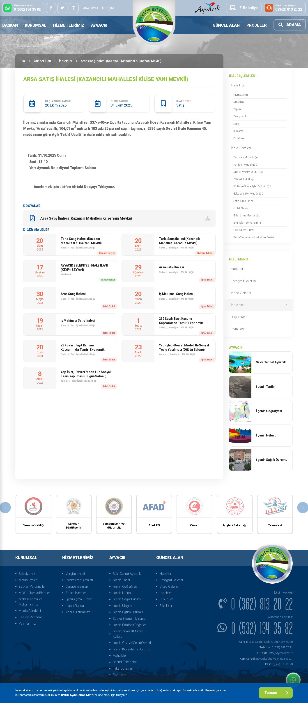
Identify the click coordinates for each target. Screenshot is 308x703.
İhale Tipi (237, 85)
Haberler (237, 269)
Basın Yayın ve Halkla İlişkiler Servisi (253, 237)
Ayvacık (99, 25)
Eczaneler (119, 675)
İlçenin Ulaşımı (122, 606)
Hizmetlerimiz (68, 25)
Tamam (270, 693)
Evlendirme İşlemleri (79, 580)
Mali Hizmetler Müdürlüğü (248, 172)
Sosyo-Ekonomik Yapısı (129, 618)
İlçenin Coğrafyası (125, 586)
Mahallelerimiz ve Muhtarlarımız (30, 601)
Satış (236, 123)
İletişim (108, 8)
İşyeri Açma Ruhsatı (79, 599)
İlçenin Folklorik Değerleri (130, 625)
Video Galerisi (241, 293)
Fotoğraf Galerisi (243, 281)
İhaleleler (66, 61)
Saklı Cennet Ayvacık (127, 573)
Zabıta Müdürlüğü (244, 179)
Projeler (256, 25)
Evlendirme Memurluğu (246, 215)
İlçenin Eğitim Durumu (128, 612)
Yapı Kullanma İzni (78, 612)
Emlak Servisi (240, 208)
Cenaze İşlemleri (77, 586)
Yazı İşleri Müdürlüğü (245, 157)
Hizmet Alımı (240, 94)
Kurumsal (35, 25)
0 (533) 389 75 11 (276, 647)
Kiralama (238, 131)
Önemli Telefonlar (125, 662)
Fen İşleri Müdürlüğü (245, 164)
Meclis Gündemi (30, 611)
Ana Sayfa (90, 8)
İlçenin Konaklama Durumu (131, 649)
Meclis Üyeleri (28, 580)
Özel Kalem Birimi (243, 230)
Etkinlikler (238, 329)
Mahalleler (120, 655)
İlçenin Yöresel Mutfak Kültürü (128, 633)
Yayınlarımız (27, 623)
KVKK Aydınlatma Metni (77, 695)
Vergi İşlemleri (75, 573)
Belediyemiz (27, 573)
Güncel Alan (226, 25)
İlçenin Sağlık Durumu (128, 599)
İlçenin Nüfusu (123, 593)
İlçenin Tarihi (121, 580)
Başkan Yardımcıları (32, 586)
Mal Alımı (238, 102)
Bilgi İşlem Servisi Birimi (247, 222)
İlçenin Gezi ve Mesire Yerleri (132, 643)
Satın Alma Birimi (243, 201)
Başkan (10, 25)
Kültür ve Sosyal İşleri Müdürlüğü (252, 186)
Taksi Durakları (123, 668)
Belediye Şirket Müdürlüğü (248, 193)
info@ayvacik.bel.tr (275, 653)
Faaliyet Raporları (30, 617)
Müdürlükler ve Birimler (34, 593)
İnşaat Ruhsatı (75, 606)
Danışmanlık (240, 116)
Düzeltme (238, 138)
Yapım (237, 109)
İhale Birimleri (241, 148)
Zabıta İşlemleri (76, 593)
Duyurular (238, 317)
